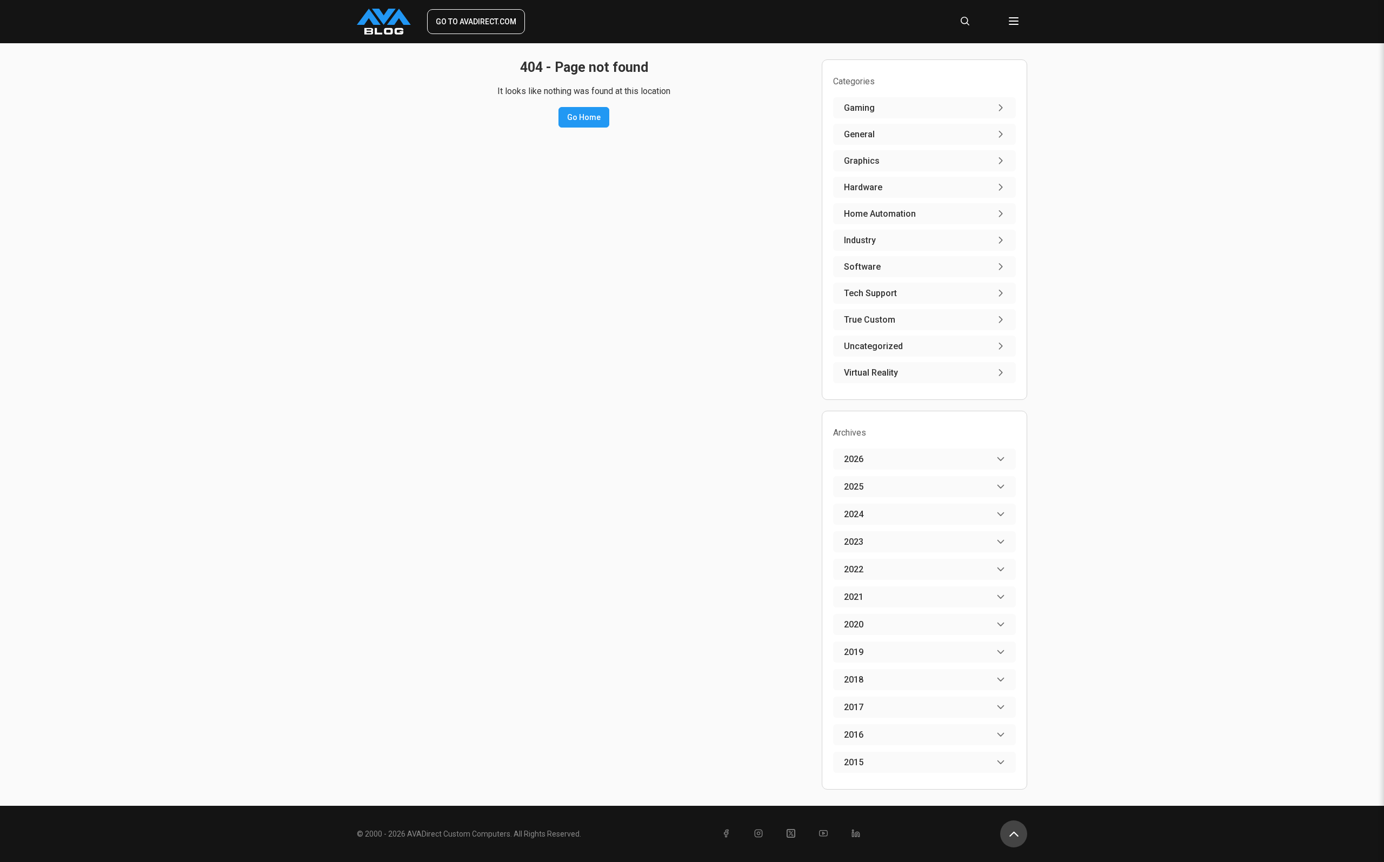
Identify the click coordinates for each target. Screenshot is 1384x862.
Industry (860, 240)
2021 (853, 597)
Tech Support (870, 293)
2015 (853, 762)
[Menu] (1013, 22)
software (862, 267)
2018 (853, 679)
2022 (853, 569)
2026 (853, 459)
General (859, 134)
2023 (853, 542)
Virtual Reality (871, 372)
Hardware (863, 187)
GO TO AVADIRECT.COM (476, 21)
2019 (853, 652)
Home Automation (880, 214)
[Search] (965, 22)
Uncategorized (873, 346)
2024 (853, 514)
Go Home (584, 117)
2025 (853, 487)
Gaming (859, 108)
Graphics (862, 161)
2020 (853, 624)
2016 (853, 735)
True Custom (869, 320)
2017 (853, 707)
